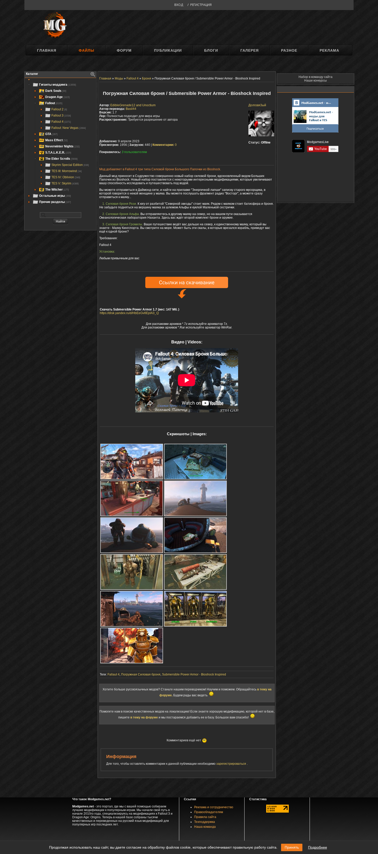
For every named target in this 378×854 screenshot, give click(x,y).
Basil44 (131, 109)
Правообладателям (208, 812)
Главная (46, 50)
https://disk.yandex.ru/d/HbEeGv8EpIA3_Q (129, 313)
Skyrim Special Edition (70, 165)
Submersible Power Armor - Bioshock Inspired (194, 674)
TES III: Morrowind (66, 171)
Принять (292, 847)
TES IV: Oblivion (65, 177)
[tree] (60, 143)
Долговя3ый (257, 105)
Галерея (249, 50)
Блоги (211, 50)
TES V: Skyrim (65, 183)
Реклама (329, 50)
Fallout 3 (61, 115)
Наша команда (205, 827)
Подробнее (317, 847)
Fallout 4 (61, 121)
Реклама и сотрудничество (213, 807)
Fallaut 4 (113, 674)
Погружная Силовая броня (140, 674)
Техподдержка (204, 822)
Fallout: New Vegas (68, 128)
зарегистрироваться (231, 764)
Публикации (168, 50)
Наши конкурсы (315, 80)
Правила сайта (205, 817)
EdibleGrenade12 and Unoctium (133, 105)
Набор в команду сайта (315, 77)
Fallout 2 (59, 109)
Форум (124, 50)
